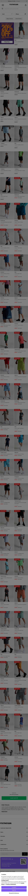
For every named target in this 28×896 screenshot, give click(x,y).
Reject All (14, 890)
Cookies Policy (5, 880)
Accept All (14, 887)
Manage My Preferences (14, 893)
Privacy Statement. (11, 884)
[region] (14, 884)
